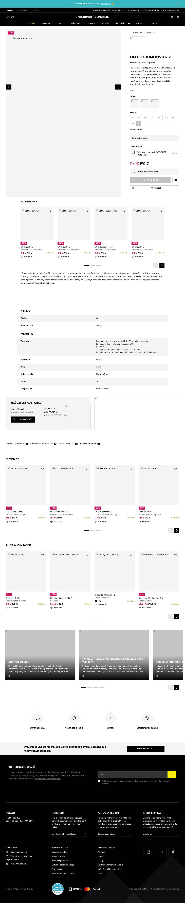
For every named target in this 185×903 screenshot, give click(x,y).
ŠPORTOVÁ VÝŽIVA (122, 23)
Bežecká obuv (138, 33)
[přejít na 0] (86, 265)
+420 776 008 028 (132, 10)
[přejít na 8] (98, 265)
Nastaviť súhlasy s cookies (63, 873)
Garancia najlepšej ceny (147, 172)
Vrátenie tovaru (58, 856)
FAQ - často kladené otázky (110, 869)
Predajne (9, 10)
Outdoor (91, 23)
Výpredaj (31, 23)
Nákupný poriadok (60, 861)
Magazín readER (23, 10)
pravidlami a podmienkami (48, 779)
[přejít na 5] (95, 687)
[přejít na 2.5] (89, 687)
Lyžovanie (75, 23)
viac (132, 90)
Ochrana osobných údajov (63, 865)
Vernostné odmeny (18, 864)
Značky (139, 23)
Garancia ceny (58, 869)
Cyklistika (45, 23)
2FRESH (146, 889)
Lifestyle (106, 23)
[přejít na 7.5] (101, 687)
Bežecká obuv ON (88, 444)
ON (97, 318)
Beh (60, 23)
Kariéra (36, 10)
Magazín (101, 856)
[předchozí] (155, 265)
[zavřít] (178, 4)
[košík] (178, 17)
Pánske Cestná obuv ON (41, 444)
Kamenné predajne (18, 852)
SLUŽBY (155, 23)
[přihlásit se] (172, 17)
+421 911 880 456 (173, 10)
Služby (100, 861)
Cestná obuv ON (66, 444)
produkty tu (106, 4)
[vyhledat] (7, 17)
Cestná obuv (150, 33)
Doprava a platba (59, 852)
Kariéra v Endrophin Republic (110, 865)
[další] (161, 265)
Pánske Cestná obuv (15, 444)
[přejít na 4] (92, 265)
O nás (100, 873)
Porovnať (28, 257)
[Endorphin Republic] (92, 17)
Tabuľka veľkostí (136, 129)
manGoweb (173, 889)
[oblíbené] (13, 17)
